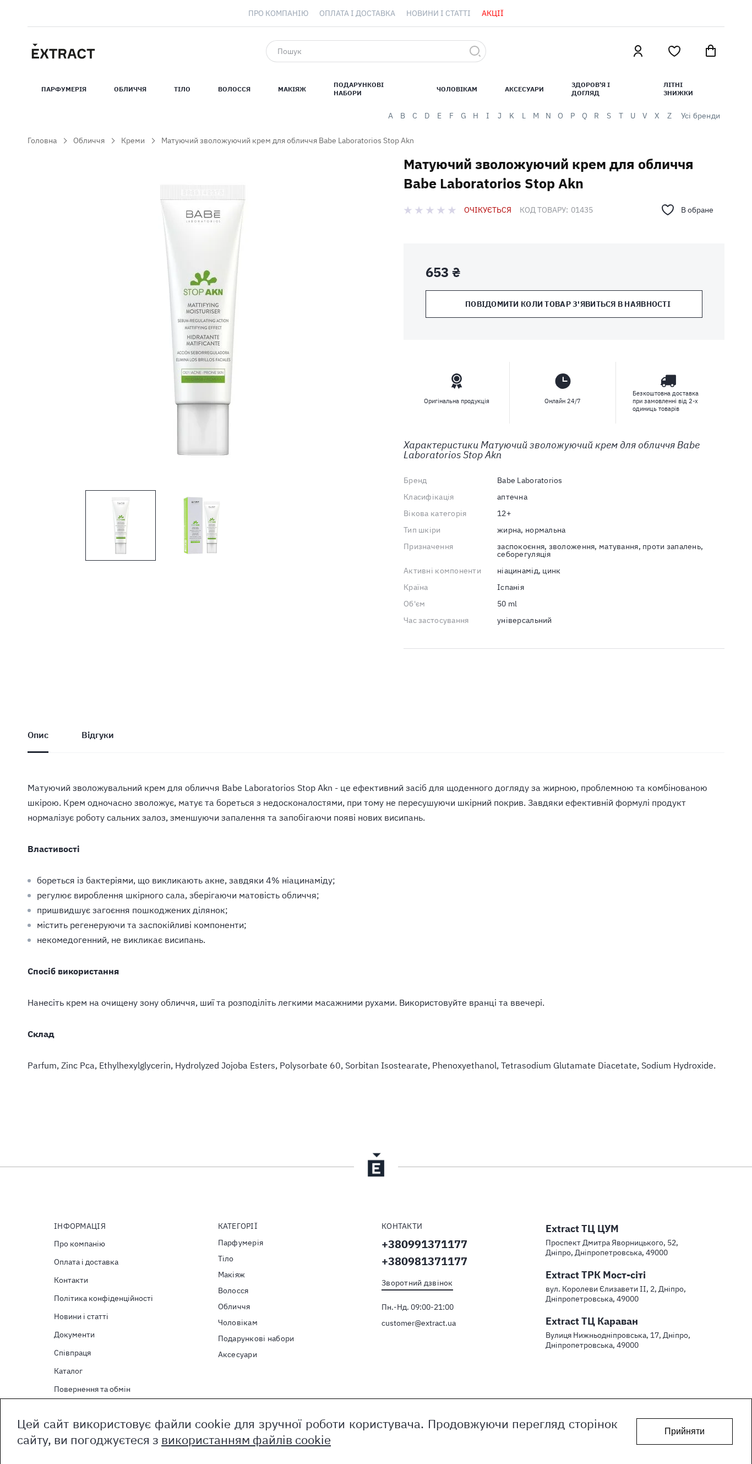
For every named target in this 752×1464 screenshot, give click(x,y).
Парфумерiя (63, 89)
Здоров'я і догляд (590, 88)
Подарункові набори (359, 88)
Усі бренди (700, 116)
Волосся (234, 89)
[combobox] (376, 51)
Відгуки (97, 734)
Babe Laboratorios (530, 480)
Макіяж (292, 89)
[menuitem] (278, 13)
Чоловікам (457, 89)
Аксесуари (524, 89)
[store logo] (116, 51)
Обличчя (130, 89)
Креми (133, 140)
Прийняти (684, 1431)
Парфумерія (241, 1242)
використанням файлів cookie (246, 1439)
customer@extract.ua (419, 1323)
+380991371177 (424, 1244)
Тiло (182, 89)
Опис (38, 734)
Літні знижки (678, 88)
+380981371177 (424, 1261)
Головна (42, 140)
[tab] (38, 734)
